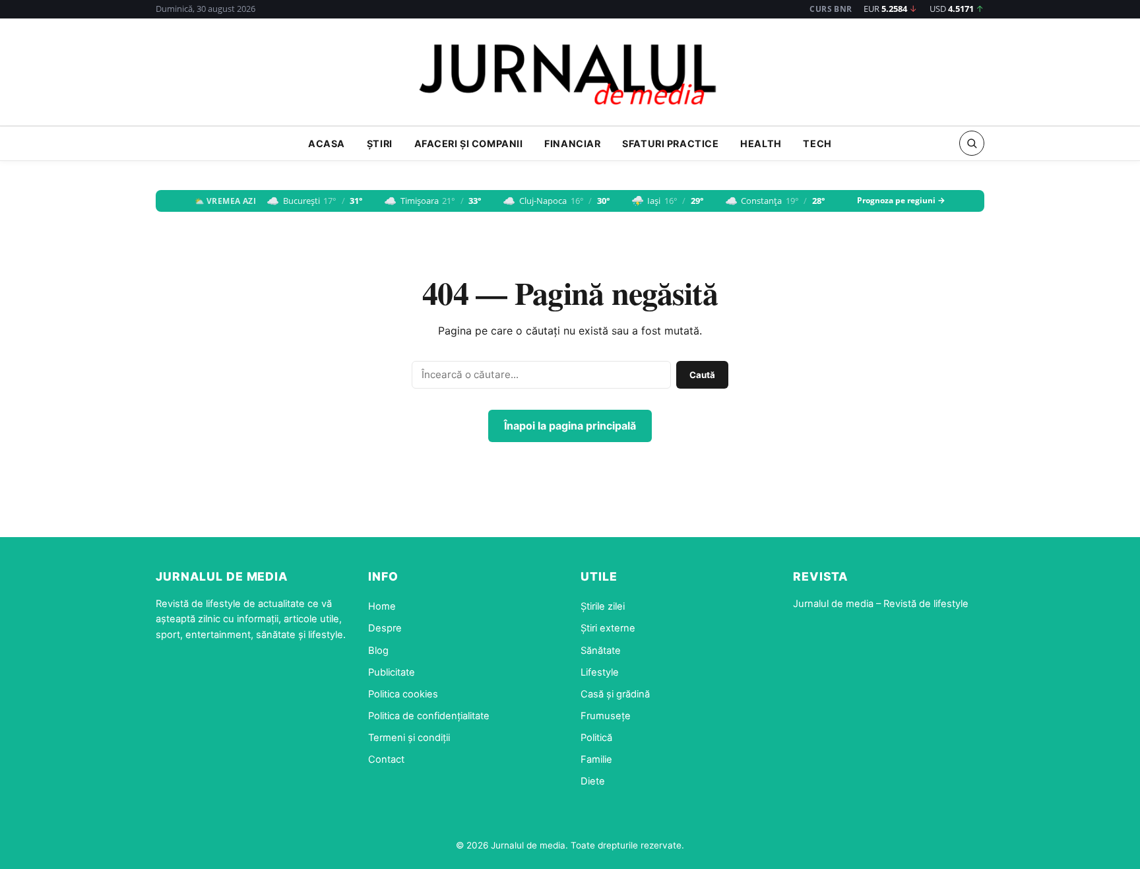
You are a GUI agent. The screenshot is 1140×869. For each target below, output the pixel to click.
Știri (380, 143)
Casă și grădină (615, 694)
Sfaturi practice (670, 143)
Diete (593, 781)
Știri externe (608, 628)
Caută (702, 375)
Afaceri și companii (468, 143)
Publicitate (391, 672)
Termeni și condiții (409, 738)
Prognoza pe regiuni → (901, 201)
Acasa (326, 143)
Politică (596, 738)
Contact (386, 759)
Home (382, 606)
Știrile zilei (603, 606)
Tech (817, 143)
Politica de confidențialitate (429, 716)
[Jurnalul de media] (570, 76)
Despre (385, 628)
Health (760, 143)
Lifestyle (600, 672)
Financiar (572, 143)
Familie (596, 759)
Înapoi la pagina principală (570, 425)
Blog (378, 651)
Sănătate (601, 651)
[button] (971, 143)
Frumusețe (606, 716)
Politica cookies (403, 694)
